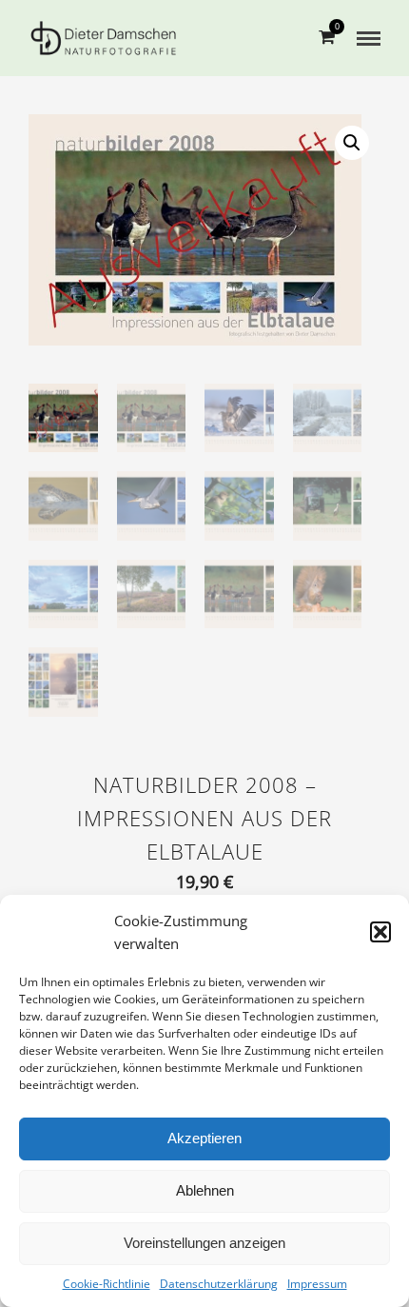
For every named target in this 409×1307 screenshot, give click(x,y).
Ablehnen (205, 1190)
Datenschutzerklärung (219, 1284)
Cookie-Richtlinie (106, 1284)
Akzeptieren (204, 1138)
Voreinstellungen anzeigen (204, 1243)
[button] (380, 931)
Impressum (317, 1284)
